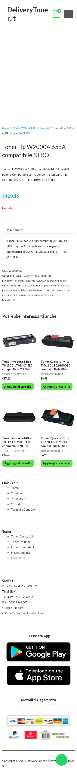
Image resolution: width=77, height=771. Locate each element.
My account (19, 498)
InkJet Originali (21, 552)
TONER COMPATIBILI (24, 128)
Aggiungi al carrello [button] (18, 386)
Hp (14, 300)
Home (5, 128)
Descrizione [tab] (14, 230)
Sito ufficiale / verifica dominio (23, 613)
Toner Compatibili (22, 536)
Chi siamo (17, 493)
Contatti (16, 504)
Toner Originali (20, 541)
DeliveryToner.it (27, 14)
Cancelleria (18, 558)
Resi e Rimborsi (14, 607)
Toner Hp (44, 128)
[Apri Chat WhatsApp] (61, 760)
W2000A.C (47, 295)
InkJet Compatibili (22, 547)
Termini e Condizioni (24, 509)
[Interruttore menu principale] (68, 14)
